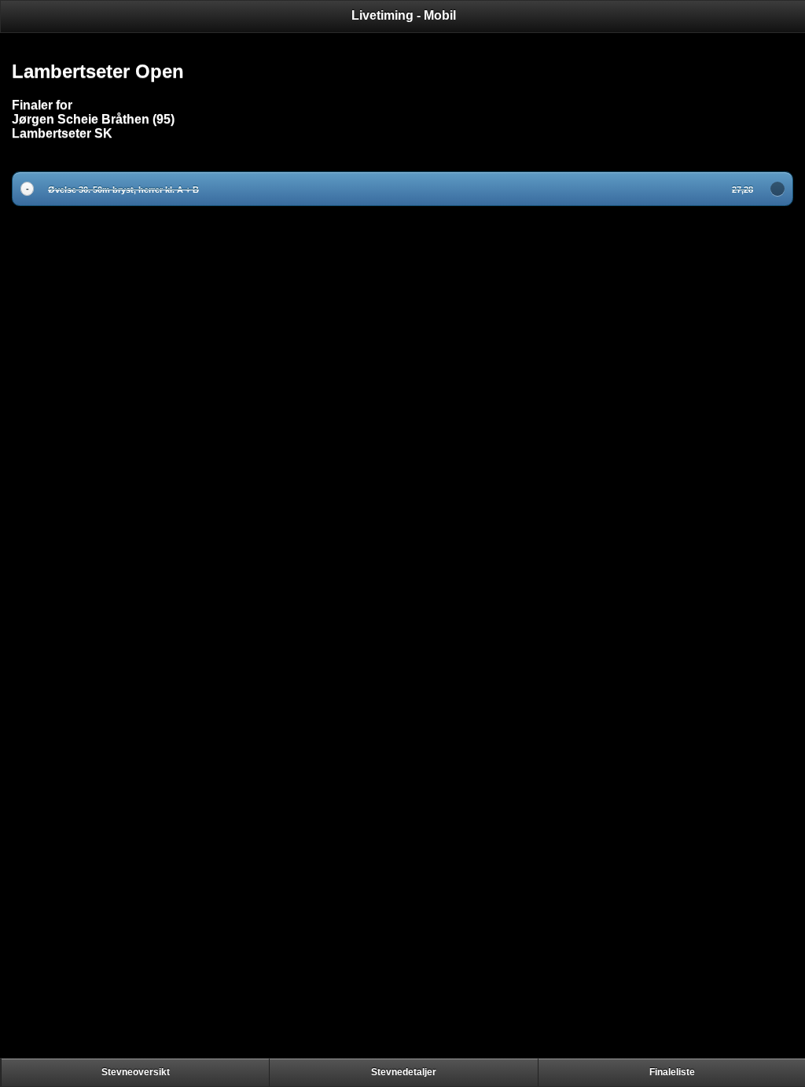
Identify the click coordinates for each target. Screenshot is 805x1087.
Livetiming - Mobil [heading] (403, 15)
